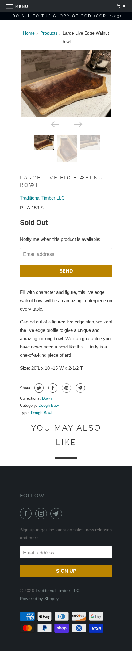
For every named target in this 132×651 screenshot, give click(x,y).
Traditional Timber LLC (42, 197)
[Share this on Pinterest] (65, 388)
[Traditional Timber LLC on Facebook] (27, 513)
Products (48, 33)
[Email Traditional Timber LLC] (57, 513)
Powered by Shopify (39, 598)
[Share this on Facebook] (52, 388)
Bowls (47, 398)
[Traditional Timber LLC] (66, 6)
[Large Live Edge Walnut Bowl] (66, 83)
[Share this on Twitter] (38, 388)
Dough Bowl (49, 405)
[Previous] (54, 123)
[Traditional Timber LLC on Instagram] (42, 513)
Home (29, 33)
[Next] (77, 123)
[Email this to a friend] (79, 388)
